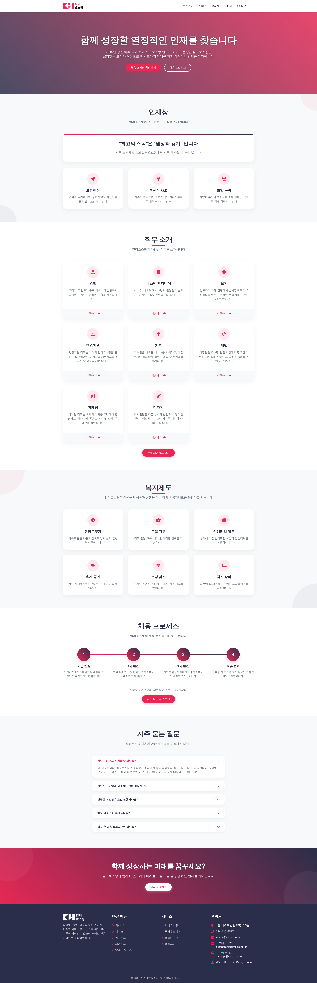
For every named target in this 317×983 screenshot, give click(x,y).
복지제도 (216, 6)
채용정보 (120, 943)
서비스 (203, 6)
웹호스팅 (170, 943)
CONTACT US (245, 6)
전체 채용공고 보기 (158, 452)
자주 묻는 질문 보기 (158, 699)
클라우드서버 (173, 931)
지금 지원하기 (158, 887)
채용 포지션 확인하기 (143, 67)
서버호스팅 (171, 925)
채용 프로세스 (177, 67)
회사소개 (188, 6)
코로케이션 (171, 937)
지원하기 (91, 313)
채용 (229, 6)
